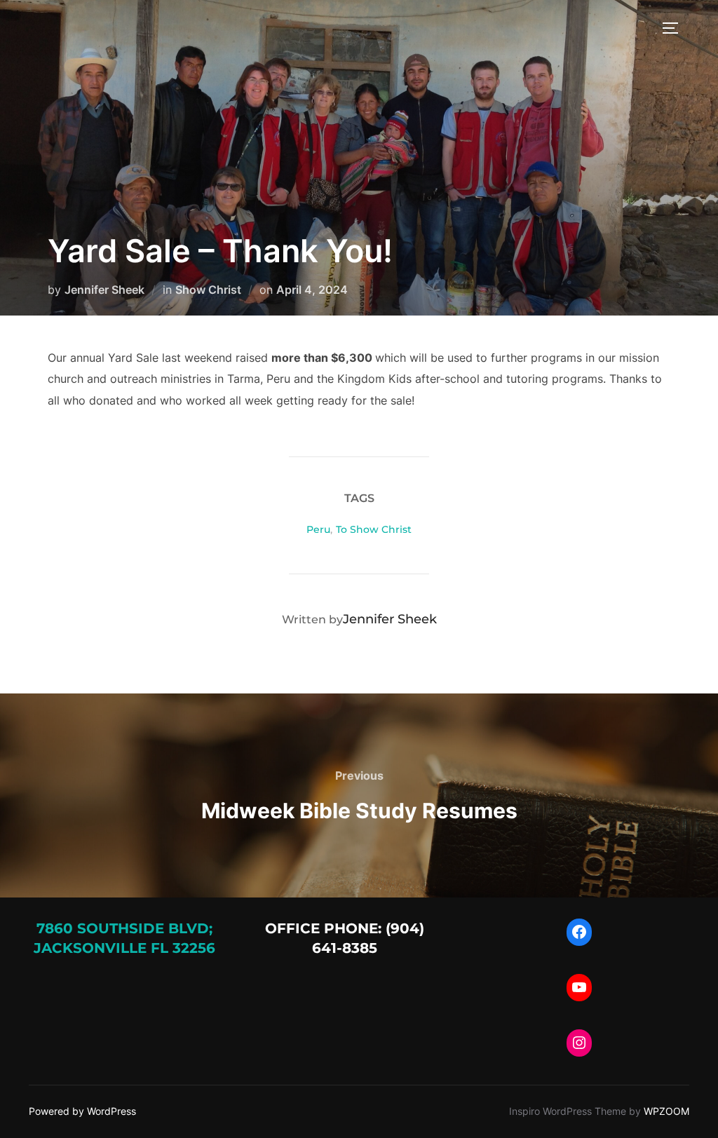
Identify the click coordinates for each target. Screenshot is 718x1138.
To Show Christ (374, 529)
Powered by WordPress (82, 1111)
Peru (318, 529)
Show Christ (208, 290)
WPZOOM (666, 1111)
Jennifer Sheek (104, 290)
